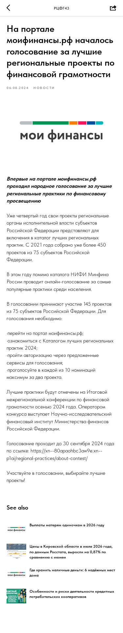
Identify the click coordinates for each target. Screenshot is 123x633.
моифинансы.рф (65, 333)
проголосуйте (22, 370)
